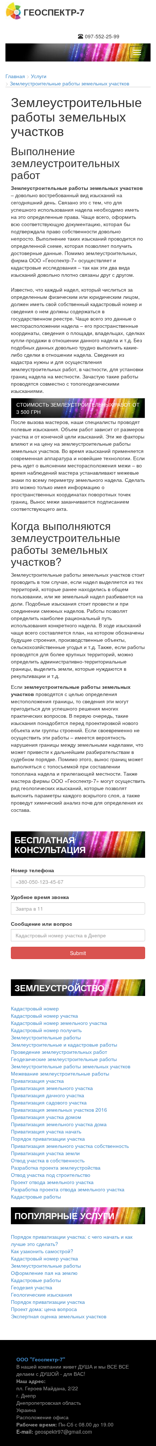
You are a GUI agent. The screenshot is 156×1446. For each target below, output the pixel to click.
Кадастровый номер (35, 1008)
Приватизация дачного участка (47, 1095)
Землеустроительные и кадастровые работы (64, 1044)
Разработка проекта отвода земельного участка (67, 1189)
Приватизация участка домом (46, 1116)
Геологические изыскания (41, 1294)
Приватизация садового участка (49, 1102)
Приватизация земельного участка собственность (70, 1145)
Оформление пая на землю (44, 1272)
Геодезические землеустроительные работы (64, 1059)
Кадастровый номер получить (46, 1030)
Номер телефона (32, 870)
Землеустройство (59, 987)
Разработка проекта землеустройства (55, 1167)
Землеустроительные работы (46, 1037)
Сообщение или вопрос (41, 923)
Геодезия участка (31, 1287)
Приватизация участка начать (46, 1131)
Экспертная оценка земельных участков (58, 1316)
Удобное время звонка (40, 896)
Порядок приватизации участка (48, 1138)
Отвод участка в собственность (48, 1160)
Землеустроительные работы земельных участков (70, 1066)
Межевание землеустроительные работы (60, 1073)
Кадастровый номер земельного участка (59, 1022)
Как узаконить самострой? (42, 1251)
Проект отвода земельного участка (52, 1182)
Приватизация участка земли (45, 1153)
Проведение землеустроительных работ (59, 1051)
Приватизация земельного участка (52, 1087)
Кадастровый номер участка (44, 1015)
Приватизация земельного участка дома (59, 1124)
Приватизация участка (37, 1080)
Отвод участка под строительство (50, 1174)
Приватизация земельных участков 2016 (59, 1109)
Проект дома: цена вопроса (44, 1309)
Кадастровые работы (36, 1196)
